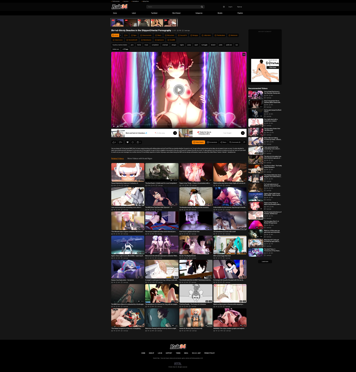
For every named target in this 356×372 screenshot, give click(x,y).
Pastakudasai (221, 35)
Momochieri (170, 35)
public (220, 45)
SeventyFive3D (133, 40)
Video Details (200, 142)
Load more (265, 261)
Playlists (240, 13)
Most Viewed (176, 13)
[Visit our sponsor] (144, 22)
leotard (213, 45)
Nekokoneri (234, 35)
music (146, 45)
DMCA (186, 353)
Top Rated (154, 13)
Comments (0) (236, 142)
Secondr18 (183, 35)
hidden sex (116, 49)
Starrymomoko (146, 35)
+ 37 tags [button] (125, 49)
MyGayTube (146, 1)
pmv (132, 45)
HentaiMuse (135, 1)
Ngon (134, 35)
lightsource (160, 40)
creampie (165, 45)
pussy (189, 45)
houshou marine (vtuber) (120, 45)
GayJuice (126, 1)
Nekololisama (147, 40)
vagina (182, 45)
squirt (196, 45)
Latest (134, 13)
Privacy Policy (209, 353)
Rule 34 (175, 367)
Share (224, 142)
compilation (155, 45)
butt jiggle (204, 45)
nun (237, 45)
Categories (199, 13)
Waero (159, 35)
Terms (178, 353)
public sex (229, 45)
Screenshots (213, 142)
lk (126, 35)
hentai (139, 45)
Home (115, 13)
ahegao (174, 45)
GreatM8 (172, 40)
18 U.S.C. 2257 (196, 353)
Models (220, 13)
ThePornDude (116, 1)
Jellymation (207, 35)
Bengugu (195, 35)
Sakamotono (119, 40)
